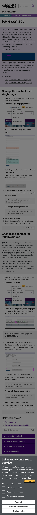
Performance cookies (15, 496)
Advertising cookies (14, 492)
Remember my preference (18, 506)
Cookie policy (29, 481)
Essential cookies (13, 484)
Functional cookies (14, 488)
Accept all (18, 502)
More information (18, 511)
